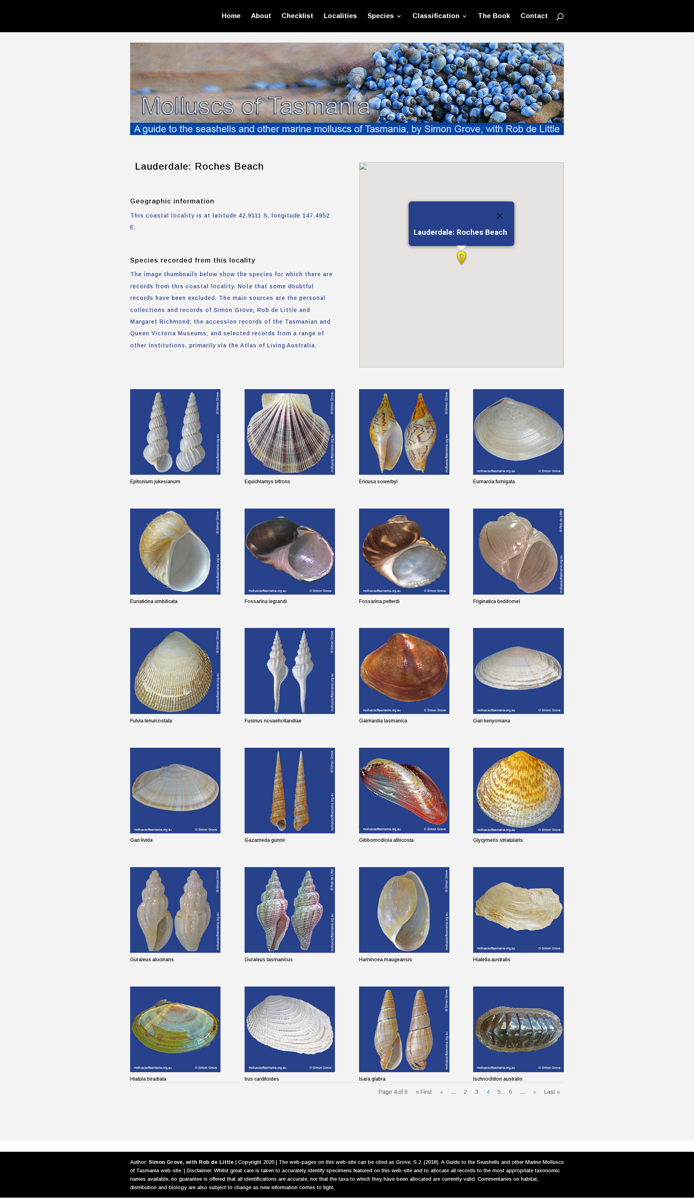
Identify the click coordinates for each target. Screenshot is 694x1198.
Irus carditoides (262, 1079)
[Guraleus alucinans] (175, 910)
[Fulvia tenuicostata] (175, 671)
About (261, 16)
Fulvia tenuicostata (151, 721)
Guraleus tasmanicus (269, 959)
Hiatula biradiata (148, 1079)
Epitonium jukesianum (155, 481)
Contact (534, 16)
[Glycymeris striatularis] (518, 790)
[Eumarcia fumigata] (518, 432)
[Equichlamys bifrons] (290, 432)
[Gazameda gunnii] (290, 790)
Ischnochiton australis (498, 1079)
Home (231, 16)
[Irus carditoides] (290, 1029)
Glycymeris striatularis (498, 840)
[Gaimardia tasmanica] (404, 671)
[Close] (499, 216)
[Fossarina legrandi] (290, 551)
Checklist (297, 16)
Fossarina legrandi (266, 601)
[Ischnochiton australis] (518, 1029)
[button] (461, 257)
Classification (435, 16)
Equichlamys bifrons (267, 481)
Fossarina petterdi (379, 601)
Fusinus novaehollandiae (273, 721)
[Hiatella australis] (518, 910)
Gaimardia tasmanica (383, 721)
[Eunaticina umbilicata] (175, 551)
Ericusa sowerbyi (378, 481)
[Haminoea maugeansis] (404, 910)
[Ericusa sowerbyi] (404, 432)
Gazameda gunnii (265, 840)
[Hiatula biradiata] (175, 1029)
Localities (340, 16)
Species (380, 16)
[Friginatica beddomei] (518, 551)
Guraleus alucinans (152, 959)
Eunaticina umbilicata (154, 601)
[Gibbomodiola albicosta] (404, 790)
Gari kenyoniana (491, 721)
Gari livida (141, 840)
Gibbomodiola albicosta (386, 840)
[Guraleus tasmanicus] (290, 910)
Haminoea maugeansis (385, 959)
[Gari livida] (175, 790)
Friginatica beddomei (496, 601)
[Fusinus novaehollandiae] (290, 671)
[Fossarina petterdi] (404, 551)
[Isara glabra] (404, 1029)
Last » (552, 1092)
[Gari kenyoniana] (518, 671)
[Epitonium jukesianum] (175, 432)
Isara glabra (372, 1079)
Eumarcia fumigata (494, 481)
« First (424, 1092)
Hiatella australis (491, 959)
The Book (494, 16)
